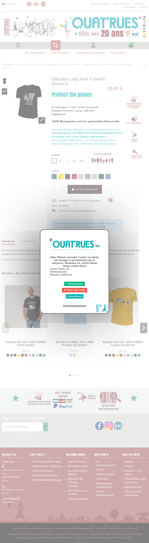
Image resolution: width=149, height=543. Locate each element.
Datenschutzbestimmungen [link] (74, 305)
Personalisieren (75, 296)
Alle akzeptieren (75, 284)
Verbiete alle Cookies (75, 290)
